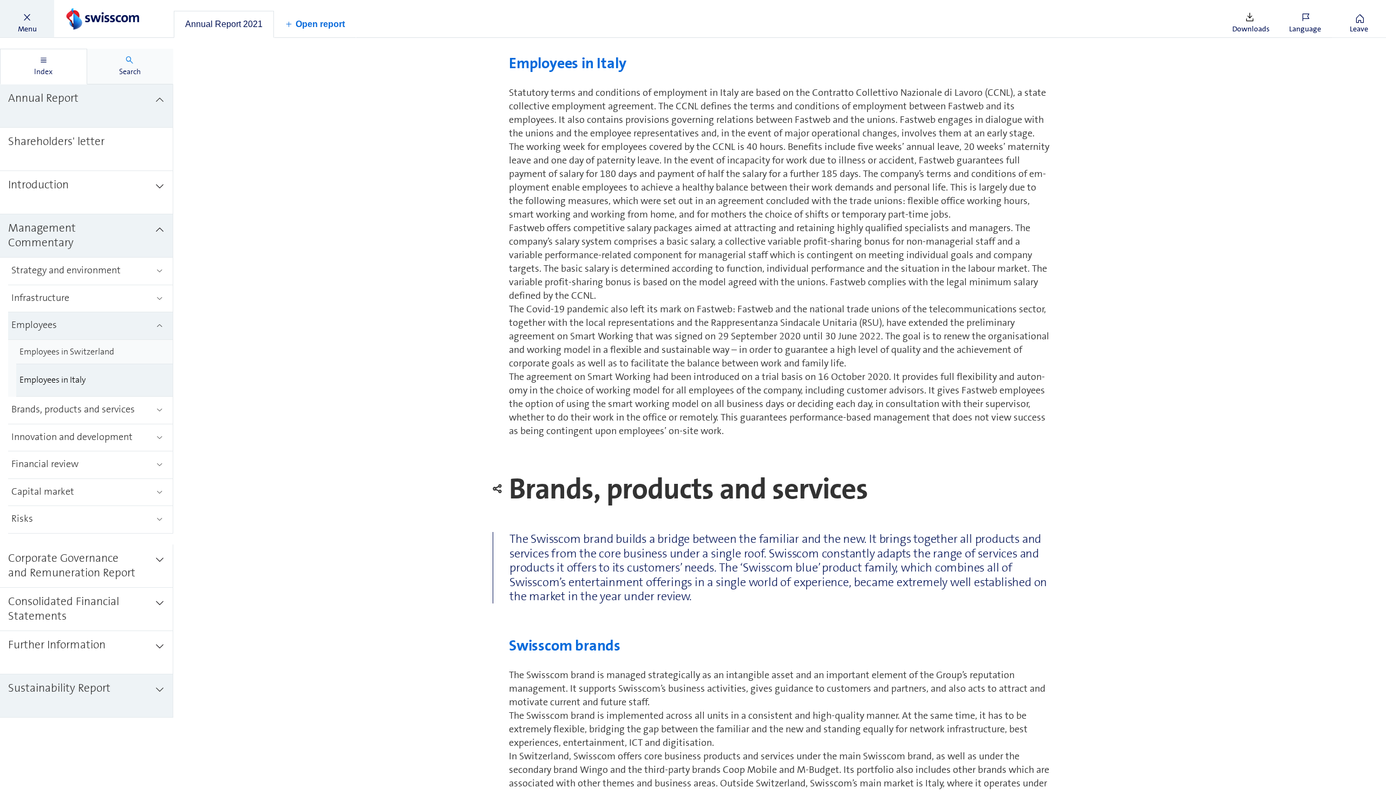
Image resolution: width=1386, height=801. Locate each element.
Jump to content (81, 6)
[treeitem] (86, 106)
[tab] (224, 24)
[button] (27, 19)
